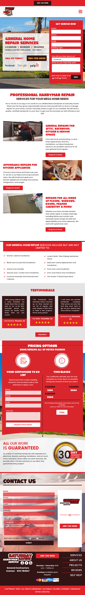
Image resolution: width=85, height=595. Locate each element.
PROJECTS (75, 565)
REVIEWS (76, 570)
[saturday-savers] (18, 554)
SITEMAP (65, 589)
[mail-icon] (70, 515)
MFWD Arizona (42, 591)
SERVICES (76, 555)
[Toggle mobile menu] (81, 11)
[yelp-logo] (34, 64)
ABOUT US (76, 560)
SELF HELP (76, 575)
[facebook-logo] (10, 64)
